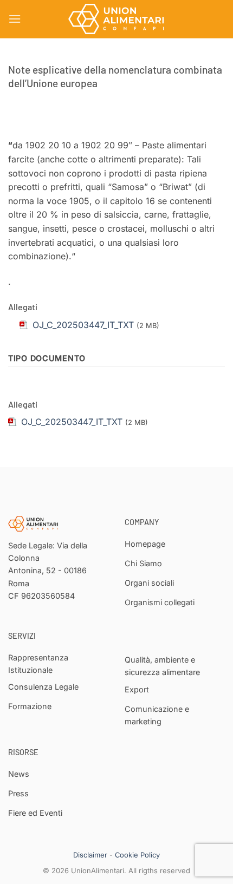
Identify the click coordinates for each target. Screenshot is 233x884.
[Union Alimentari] (116, 19)
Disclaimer (90, 854)
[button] (14, 18)
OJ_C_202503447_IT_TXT (71, 421)
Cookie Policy (137, 854)
